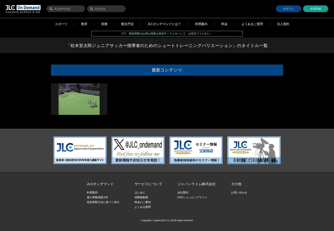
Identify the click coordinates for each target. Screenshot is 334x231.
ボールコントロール (64, 113)
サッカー (58, 110)
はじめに (140, 192)
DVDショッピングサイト (192, 197)
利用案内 (92, 192)
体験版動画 (141, 197)
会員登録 (315, 8)
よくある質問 (143, 206)
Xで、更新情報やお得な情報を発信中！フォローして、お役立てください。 (167, 33)
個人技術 (67, 110)
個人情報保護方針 (97, 197)
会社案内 (182, 192)
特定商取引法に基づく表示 (103, 202)
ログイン (288, 8)
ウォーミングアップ (82, 110)
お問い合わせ (239, 192)
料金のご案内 (143, 202)
